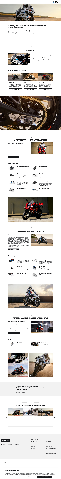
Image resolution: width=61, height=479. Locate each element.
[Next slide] (29, 58)
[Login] (12, 2)
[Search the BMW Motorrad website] (7, 2)
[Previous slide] (9, 209)
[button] (3, 2)
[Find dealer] (9, 2)
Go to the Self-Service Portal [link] (20, 392)
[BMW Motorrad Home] (56, 2)
